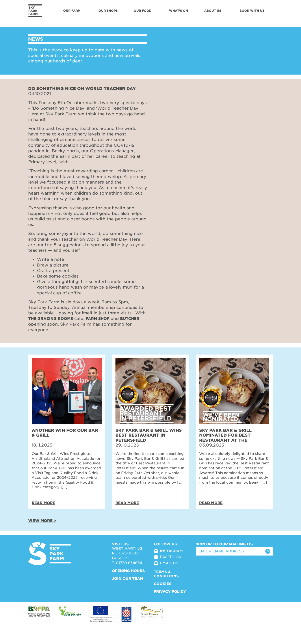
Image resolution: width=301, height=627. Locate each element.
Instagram (171, 551)
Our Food (143, 10)
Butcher (129, 318)
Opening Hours (128, 571)
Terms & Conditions (166, 574)
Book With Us (252, 10)
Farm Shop (98, 318)
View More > (42, 520)
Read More (43, 503)
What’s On (178, 10)
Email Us (169, 563)
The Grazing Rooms (50, 318)
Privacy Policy (170, 591)
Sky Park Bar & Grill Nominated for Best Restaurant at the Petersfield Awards (225, 437)
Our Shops (108, 10)
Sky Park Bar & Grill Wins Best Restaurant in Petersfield (148, 435)
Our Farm (71, 10)
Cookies (162, 584)
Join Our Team (127, 578)
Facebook (170, 557)
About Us (212, 10)
